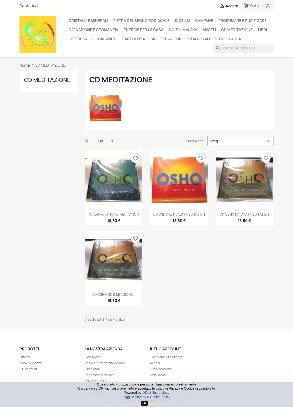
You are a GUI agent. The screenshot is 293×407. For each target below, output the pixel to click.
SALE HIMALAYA (183, 29)
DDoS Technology (155, 392)
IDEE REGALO (81, 38)
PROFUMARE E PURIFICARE (242, 20)
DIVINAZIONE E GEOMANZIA (93, 29)
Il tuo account (165, 348)
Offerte (25, 357)
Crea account (160, 369)
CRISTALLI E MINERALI (88, 20)
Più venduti (28, 369)
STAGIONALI (199, 38)
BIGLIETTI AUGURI (166, 38)
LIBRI (262, 29)
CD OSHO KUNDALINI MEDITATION (179, 214)
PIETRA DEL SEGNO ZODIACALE (141, 20)
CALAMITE (107, 38)
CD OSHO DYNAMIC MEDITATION (114, 214)
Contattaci (28, 5)
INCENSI (182, 20)
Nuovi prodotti (30, 363)
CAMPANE (204, 20)
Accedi (155, 363)
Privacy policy (95, 381)
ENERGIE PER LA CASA (143, 29)
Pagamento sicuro (99, 375)
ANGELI (209, 29)
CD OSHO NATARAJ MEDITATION (244, 214)
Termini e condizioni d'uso (105, 363)
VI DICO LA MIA (228, 38)
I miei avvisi (158, 375)
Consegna (93, 357)
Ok (144, 403)
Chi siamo (92, 369)
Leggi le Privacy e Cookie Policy (146, 397)
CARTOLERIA (133, 38)
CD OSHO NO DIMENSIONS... (114, 294)
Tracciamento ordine (166, 357)
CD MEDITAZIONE (237, 29)
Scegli (240, 141)
